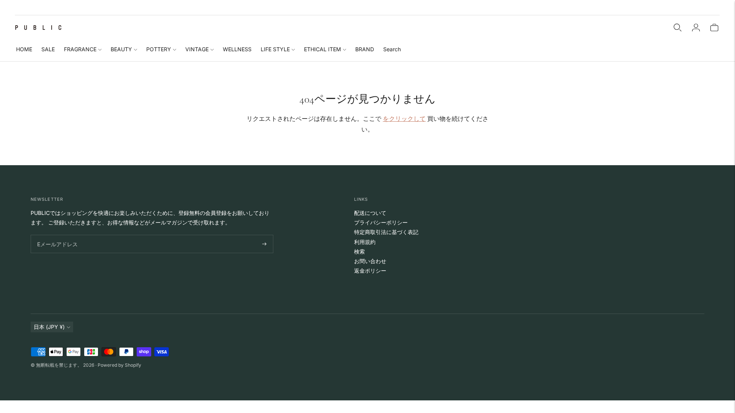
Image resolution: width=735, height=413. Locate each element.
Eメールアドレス (55, 235)
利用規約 (365, 242)
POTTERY (158, 49)
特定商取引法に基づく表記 (386, 232)
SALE (48, 49)
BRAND (364, 49)
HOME (24, 49)
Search (392, 49)
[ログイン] (696, 27)
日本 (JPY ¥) (49, 327)
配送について (370, 213)
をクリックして (404, 118)
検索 (359, 251)
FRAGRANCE (80, 49)
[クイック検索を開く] (677, 27)
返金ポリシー (370, 270)
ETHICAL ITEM (322, 49)
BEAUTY (121, 49)
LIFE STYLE (275, 49)
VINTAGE (197, 49)
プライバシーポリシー (381, 222)
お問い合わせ (370, 261)
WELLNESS (237, 49)
